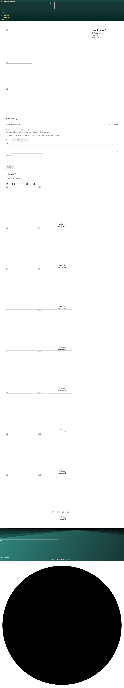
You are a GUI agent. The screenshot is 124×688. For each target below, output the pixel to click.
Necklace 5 (62, 391)
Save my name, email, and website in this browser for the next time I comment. (33, 135)
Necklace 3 (62, 473)
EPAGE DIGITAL (66, 560)
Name (8, 156)
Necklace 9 (62, 267)
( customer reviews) (13, 124)
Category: (95, 35)
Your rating (10, 140)
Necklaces (95, 38)
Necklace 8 (62, 308)
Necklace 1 (62, 519)
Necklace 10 (62, 226)
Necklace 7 (62, 350)
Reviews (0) (11, 118)
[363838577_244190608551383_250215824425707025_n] (19, 75)
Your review (10, 143)
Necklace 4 (62, 432)
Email (8, 161)
